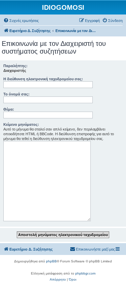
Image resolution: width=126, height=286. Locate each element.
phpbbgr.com (85, 273)
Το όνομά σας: (16, 94)
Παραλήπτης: (15, 66)
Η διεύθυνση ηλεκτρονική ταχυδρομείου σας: (43, 79)
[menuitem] (21, 21)
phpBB (51, 261)
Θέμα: (8, 109)
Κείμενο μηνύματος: (21, 124)
